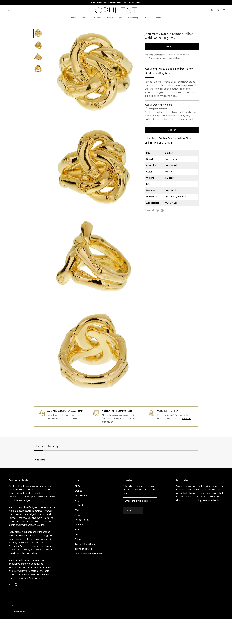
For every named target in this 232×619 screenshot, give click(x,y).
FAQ (77, 510)
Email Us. (186, 418)
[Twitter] (157, 210)
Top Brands (96, 17)
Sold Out (172, 46)
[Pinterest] (162, 210)
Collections (81, 505)
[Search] (218, 10)
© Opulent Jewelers (18, 611)
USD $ (9, 10)
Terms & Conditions (85, 544)
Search (78, 534)
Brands (78, 490)
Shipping (79, 539)
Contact (158, 17)
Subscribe (133, 510)
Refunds (79, 529)
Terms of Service (83, 548)
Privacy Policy (82, 519)
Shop (84, 17)
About (146, 17)
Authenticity (133, 17)
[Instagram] (16, 584)
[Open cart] (224, 10)
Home (73, 17)
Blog (77, 500)
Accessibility (81, 495)
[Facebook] (153, 210)
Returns (79, 524)
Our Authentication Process (89, 553)
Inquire (172, 130)
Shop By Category (114, 17)
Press (77, 515)
